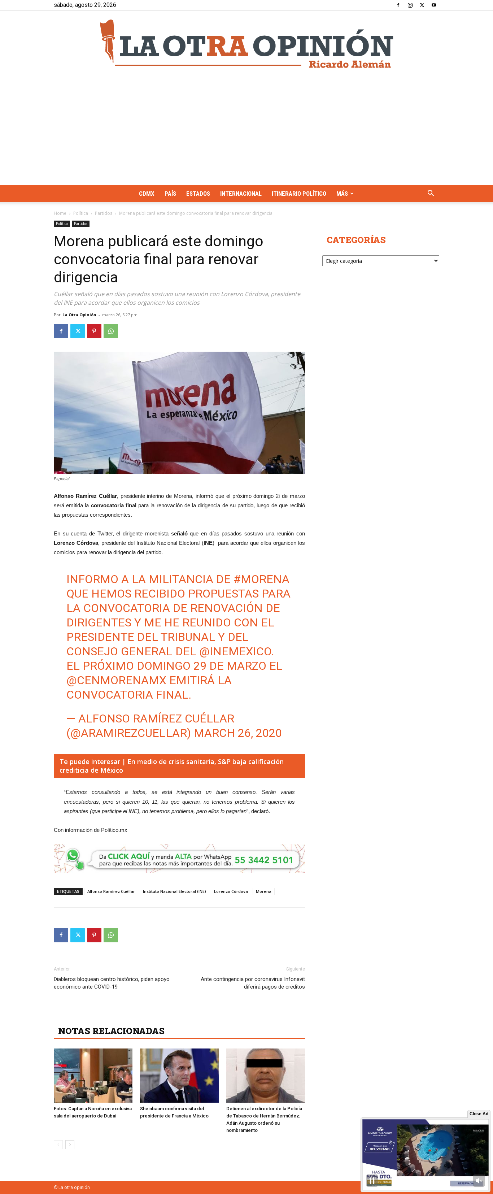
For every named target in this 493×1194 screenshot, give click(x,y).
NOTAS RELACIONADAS (111, 1031)
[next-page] (69, 1144)
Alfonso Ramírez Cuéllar (111, 891)
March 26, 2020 (238, 733)
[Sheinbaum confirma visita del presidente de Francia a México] (179, 1075)
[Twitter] (421, 5)
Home (60, 213)
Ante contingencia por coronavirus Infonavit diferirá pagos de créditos (253, 983)
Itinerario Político (299, 193)
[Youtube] (433, 5)
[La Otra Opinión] (246, 44)
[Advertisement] (246, 130)
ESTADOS (198, 193)
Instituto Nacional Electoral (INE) (174, 891)
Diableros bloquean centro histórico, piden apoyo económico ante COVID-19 (112, 983)
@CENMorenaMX (116, 680)
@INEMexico (235, 651)
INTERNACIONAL (241, 193)
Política (80, 213)
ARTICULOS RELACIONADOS (122, 1015)
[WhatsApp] (111, 331)
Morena (263, 891)
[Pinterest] (94, 331)
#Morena (261, 579)
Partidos (103, 213)
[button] (430, 194)
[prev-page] (58, 1144)
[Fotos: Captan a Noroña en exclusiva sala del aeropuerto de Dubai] (93, 1075)
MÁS (342, 193)
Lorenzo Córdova (231, 891)
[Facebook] (398, 5)
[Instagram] (410, 5)
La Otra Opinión (79, 314)
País (170, 193)
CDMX (146, 193)
